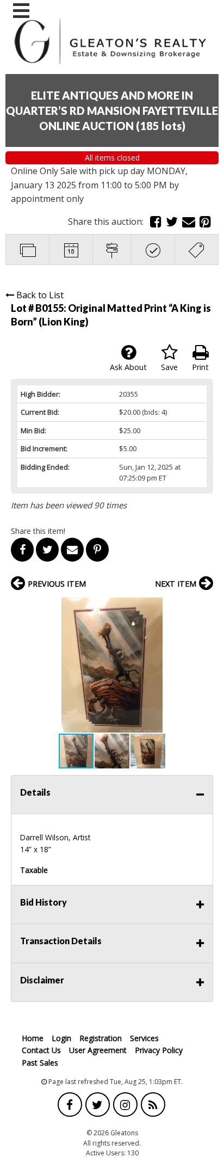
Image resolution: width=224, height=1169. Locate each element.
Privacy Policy (159, 1050)
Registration (100, 1038)
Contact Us (41, 1050)
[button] (203, 607)
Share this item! (38, 531)
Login (61, 1038)
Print (200, 367)
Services (144, 1038)
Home (32, 1038)
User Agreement (98, 1050)
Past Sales (40, 1062)
